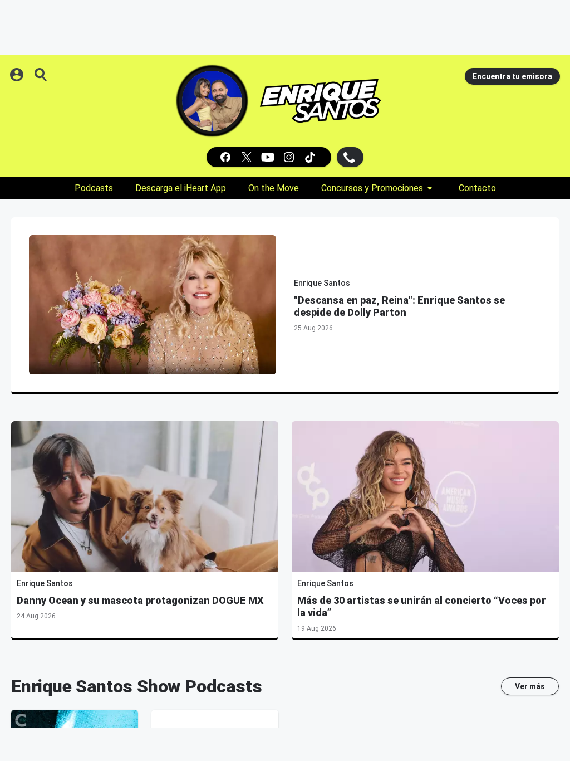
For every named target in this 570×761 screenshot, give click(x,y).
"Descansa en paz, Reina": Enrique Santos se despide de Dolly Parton (399, 306)
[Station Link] (320, 101)
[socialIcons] (269, 157)
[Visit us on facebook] (226, 157)
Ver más (530, 686)
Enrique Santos (322, 283)
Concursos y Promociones (372, 188)
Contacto (477, 188)
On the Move (273, 188)
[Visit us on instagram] (290, 157)
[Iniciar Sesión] (18, 74)
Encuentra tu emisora (512, 76)
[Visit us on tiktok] (311, 157)
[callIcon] (350, 157)
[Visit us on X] (247, 157)
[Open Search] (41, 74)
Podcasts (94, 188)
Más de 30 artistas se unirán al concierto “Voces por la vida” (421, 606)
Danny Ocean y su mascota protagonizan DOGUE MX (140, 600)
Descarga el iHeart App (180, 188)
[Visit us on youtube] (269, 157)
